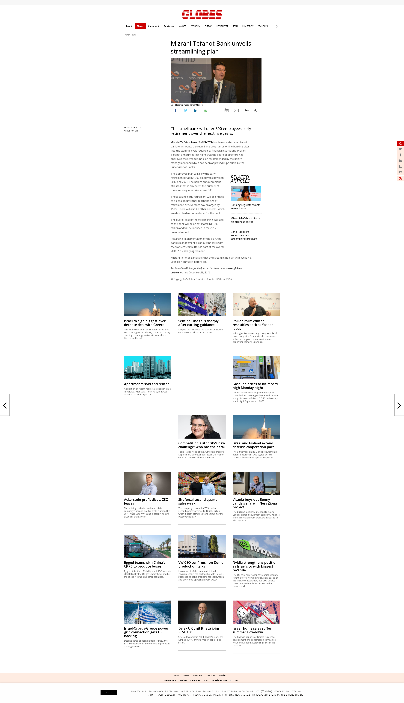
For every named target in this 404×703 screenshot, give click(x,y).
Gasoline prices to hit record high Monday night (255, 386)
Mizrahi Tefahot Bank (184, 142)
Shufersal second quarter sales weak (198, 501)
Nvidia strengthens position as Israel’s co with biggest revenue (255, 566)
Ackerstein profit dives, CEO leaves (146, 501)
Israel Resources (220, 680)
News (140, 26)
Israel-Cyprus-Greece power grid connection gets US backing (146, 632)
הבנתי (109, 692)
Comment (153, 26)
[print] (226, 111)
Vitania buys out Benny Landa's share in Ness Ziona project (255, 503)
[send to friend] (236, 111)
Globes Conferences (190, 680)
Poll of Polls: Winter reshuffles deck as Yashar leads (253, 325)
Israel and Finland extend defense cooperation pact (253, 445)
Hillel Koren (131, 130)
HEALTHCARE (222, 26)
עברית (235, 680)
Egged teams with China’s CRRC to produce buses (144, 564)
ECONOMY (195, 26)
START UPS (263, 26)
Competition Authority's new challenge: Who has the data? (201, 445)
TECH (235, 26)
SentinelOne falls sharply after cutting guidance (198, 323)
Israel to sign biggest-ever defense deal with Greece (145, 323)
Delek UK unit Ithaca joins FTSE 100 (199, 630)
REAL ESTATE (247, 26)
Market (222, 675)
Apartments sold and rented (146, 384)
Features (169, 26)
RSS (206, 680)
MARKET (182, 26)
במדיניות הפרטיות (275, 694)
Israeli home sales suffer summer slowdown (252, 630)
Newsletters (170, 680)
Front (129, 26)
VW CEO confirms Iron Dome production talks (200, 564)
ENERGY (208, 26)
